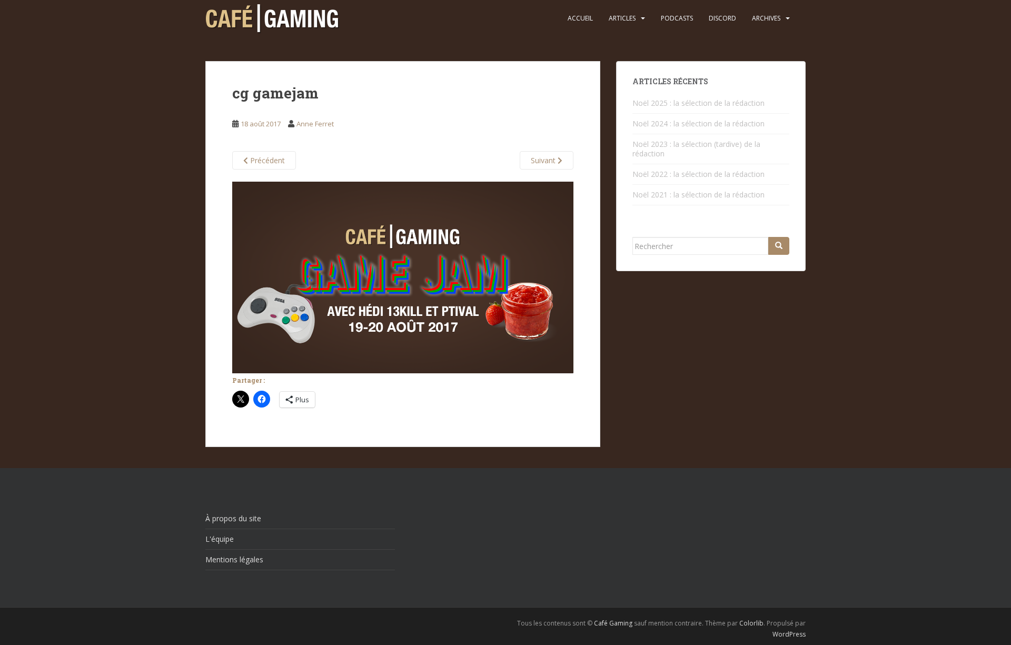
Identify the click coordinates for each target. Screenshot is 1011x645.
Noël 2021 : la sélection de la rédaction (698, 195)
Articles (622, 18)
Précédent (266, 160)
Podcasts (677, 18)
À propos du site (233, 518)
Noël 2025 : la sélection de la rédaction (698, 103)
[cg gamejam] (402, 276)
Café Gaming (613, 623)
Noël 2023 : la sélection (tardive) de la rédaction (696, 148)
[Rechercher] (778, 246)
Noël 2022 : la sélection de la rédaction (698, 174)
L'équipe (219, 539)
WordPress (789, 634)
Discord (722, 18)
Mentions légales (234, 559)
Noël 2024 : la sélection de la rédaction (698, 123)
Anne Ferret (315, 123)
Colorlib (751, 623)
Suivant (544, 160)
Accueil (580, 18)
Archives (766, 18)
